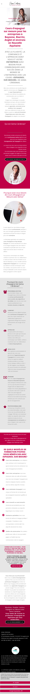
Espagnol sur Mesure (14, 456)
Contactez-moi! (17, 566)
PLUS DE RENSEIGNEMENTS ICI (15, 622)
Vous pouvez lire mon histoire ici (15, 159)
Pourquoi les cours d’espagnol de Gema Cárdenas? (15, 284)
